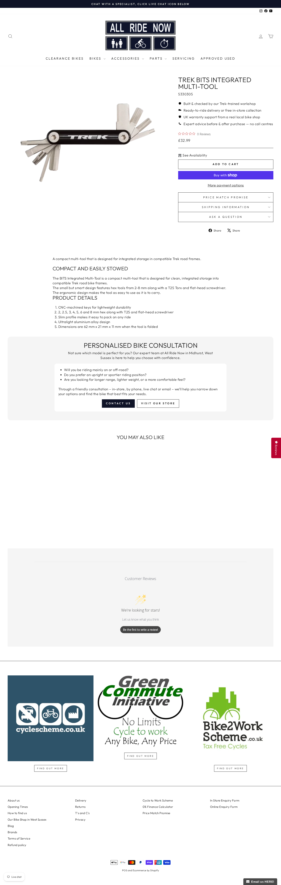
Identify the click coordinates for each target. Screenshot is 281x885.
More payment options (226, 185)
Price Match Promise (226, 197)
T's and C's (82, 813)
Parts (157, 58)
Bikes (96, 58)
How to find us (17, 813)
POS (124, 870)
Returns (80, 807)
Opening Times (18, 807)
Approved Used (218, 58)
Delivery (80, 800)
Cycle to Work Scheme (158, 800)
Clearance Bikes (65, 58)
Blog (11, 826)
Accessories (126, 58)
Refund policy (17, 845)
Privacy (80, 819)
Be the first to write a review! (140, 629)
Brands (12, 832)
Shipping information (226, 207)
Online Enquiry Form (224, 807)
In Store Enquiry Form (224, 800)
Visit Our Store (158, 403)
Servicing (183, 58)
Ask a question (225, 217)
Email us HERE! (261, 881)
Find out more (50, 768)
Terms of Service (19, 838)
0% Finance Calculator (158, 807)
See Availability (195, 155)
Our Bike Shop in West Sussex (27, 819)
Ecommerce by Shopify (146, 870)
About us (14, 800)
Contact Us (118, 403)
